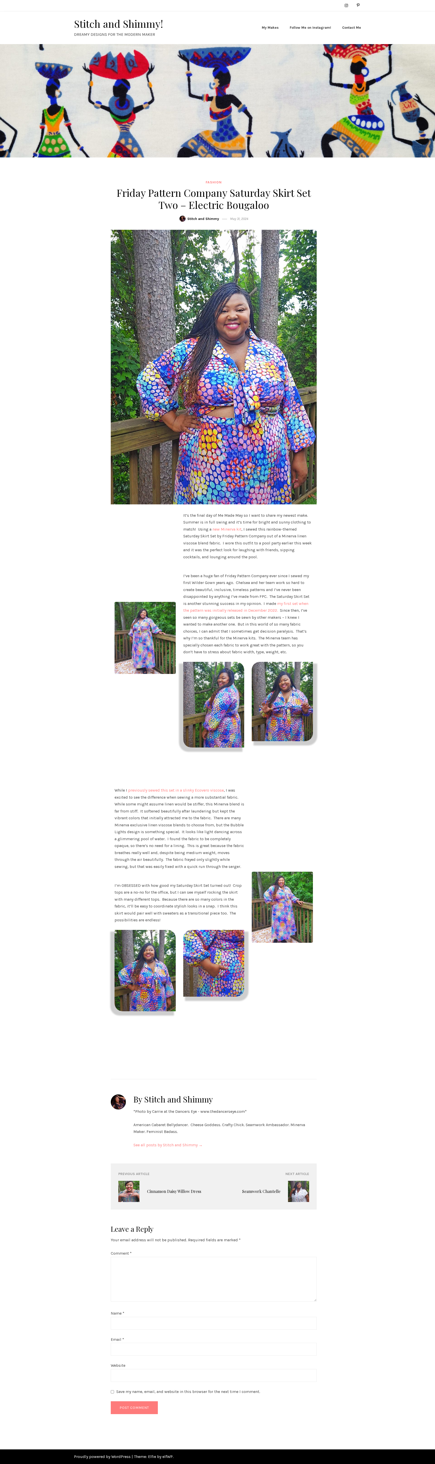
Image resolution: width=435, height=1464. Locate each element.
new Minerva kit (226, 529)
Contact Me (351, 27)
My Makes (270, 27)
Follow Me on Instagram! (310, 27)
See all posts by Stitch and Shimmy (168, 1145)
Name (117, 1313)
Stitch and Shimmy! (118, 23)
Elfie (152, 1456)
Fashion (214, 182)
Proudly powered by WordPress (103, 1456)
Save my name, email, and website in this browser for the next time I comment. (188, 1391)
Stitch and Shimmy (203, 219)
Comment (121, 1253)
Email (117, 1339)
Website (118, 1365)
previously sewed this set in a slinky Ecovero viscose (176, 790)
